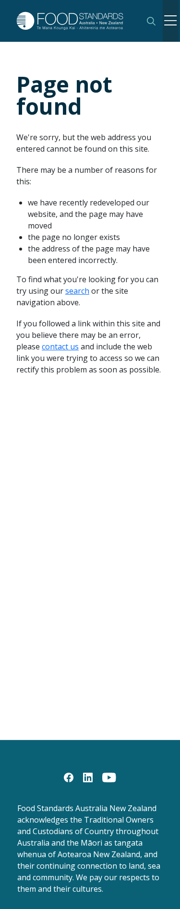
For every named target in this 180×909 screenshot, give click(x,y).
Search (151, 21)
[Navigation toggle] (171, 21)
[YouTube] (109, 776)
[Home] (75, 21)
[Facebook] (68, 776)
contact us (60, 346)
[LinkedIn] (88, 776)
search (77, 291)
